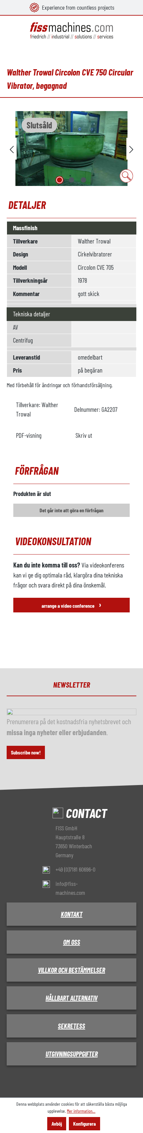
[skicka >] (131, 148)
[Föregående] (12, 148)
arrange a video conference (71, 604)
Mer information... (81, 1111)
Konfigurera (84, 1123)
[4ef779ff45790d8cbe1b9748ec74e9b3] (71, 148)
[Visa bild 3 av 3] (83, 180)
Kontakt (71, 914)
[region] (71, 148)
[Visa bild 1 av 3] (59, 180)
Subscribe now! (26, 752)
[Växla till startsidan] (71, 30)
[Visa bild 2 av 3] (71, 180)
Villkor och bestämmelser (71, 970)
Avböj (57, 1123)
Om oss (71, 942)
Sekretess (71, 1026)
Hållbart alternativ (71, 998)
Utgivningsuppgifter (72, 1054)
